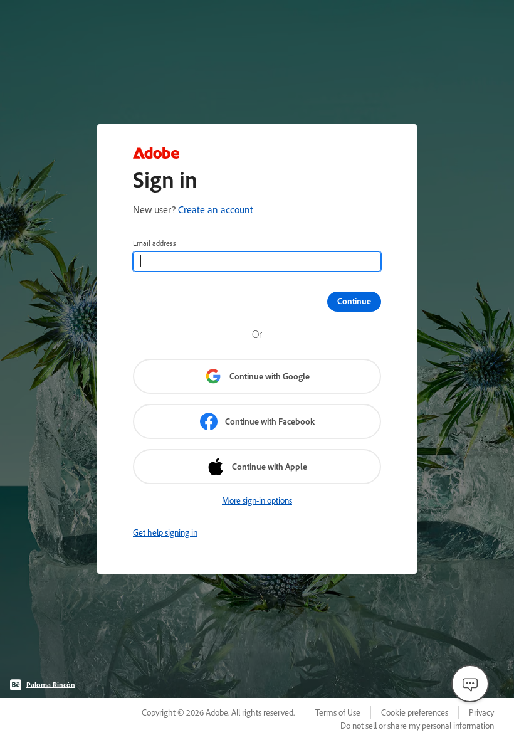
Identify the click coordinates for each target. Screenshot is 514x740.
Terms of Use (337, 712)
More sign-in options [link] (257, 500)
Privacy (481, 712)
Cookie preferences (414, 712)
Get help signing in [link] (165, 532)
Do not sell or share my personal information (417, 725)
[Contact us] (470, 683)
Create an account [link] (215, 209)
